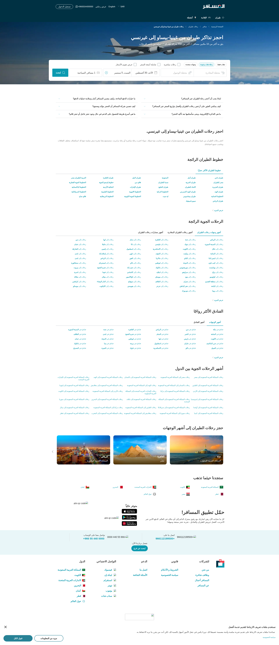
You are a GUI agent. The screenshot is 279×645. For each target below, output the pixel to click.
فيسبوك (108, 570)
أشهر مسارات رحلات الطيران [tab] (150, 232)
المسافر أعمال (202, 580)
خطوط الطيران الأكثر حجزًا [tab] (209, 170)
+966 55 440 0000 (93, 538)
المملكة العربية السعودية (69, 570)
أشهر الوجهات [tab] (215, 322)
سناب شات (106, 596)
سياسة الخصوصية (169, 575)
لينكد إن (108, 575)
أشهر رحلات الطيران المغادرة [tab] (180, 232)
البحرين (77, 585)
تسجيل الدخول (64, 6)
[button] (221, 64)
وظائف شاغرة (202, 575)
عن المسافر (203, 585)
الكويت (77, 575)
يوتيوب (109, 590)
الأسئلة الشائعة (140, 575)
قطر (79, 596)
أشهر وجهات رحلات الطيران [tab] (209, 232)
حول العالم (76, 601)
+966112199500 (165, 538)
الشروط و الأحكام (169, 570)
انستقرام (108, 580)
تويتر (110, 585)
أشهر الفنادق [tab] (199, 322)
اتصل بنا (143, 570)
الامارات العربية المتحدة (70, 580)
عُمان (78, 590)
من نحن (205, 570)
